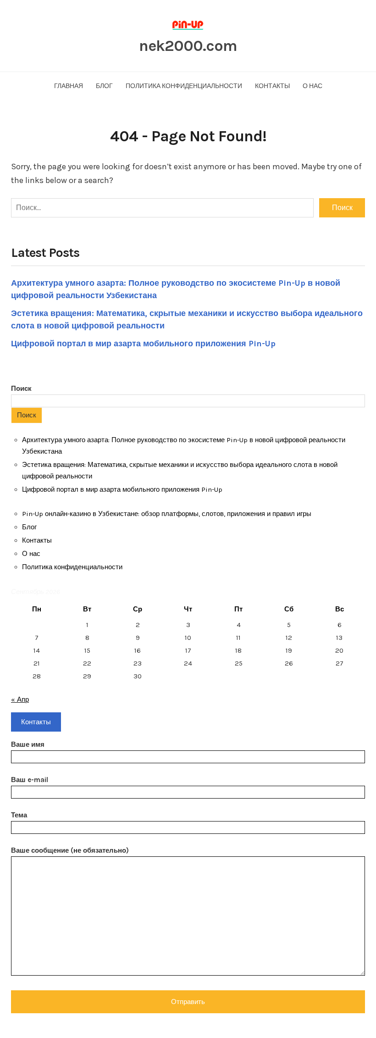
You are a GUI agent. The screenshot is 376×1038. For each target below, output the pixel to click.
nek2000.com (188, 46)
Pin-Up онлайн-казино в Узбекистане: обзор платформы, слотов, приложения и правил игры (166, 514)
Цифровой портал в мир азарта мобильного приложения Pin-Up (143, 344)
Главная (68, 86)
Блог (104, 86)
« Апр (20, 699)
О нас (312, 86)
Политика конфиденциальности (184, 86)
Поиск (21, 388)
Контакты (272, 86)
